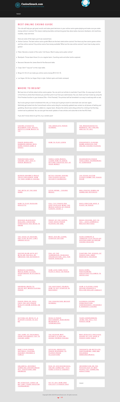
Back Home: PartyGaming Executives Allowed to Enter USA (90, 272)
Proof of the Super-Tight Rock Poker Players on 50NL (58, 222)
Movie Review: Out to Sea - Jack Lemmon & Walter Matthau (89, 222)
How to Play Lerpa (57, 142)
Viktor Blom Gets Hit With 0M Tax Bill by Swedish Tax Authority (29, 255)
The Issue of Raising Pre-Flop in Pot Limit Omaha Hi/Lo (28, 238)
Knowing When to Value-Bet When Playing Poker (29, 288)
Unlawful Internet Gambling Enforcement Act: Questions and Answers (29, 368)
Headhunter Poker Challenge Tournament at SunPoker (90, 160)
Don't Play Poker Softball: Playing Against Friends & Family (26, 352)
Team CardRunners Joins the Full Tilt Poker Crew (88, 319)
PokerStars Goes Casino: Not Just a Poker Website (26, 160)
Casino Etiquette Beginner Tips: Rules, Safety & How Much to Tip (28, 128)
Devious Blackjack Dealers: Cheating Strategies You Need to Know (29, 222)
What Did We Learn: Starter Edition (58, 237)
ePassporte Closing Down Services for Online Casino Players (90, 144)
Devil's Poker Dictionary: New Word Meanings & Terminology (59, 320)
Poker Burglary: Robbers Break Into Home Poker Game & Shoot (27, 145)
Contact (19, 14)
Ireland (81, 383)
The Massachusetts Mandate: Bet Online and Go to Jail (89, 127)
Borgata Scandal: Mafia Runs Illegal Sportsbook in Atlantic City (29, 272)
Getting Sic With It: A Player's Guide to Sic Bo (28, 319)
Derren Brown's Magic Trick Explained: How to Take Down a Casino (29, 177)
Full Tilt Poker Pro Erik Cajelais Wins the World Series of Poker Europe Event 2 (59, 206)
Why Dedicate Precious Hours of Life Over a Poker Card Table (90, 336)
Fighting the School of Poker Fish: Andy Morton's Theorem (90, 255)
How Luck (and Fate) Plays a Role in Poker (59, 271)
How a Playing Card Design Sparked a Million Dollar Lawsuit (90, 288)
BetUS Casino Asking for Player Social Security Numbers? (58, 177)
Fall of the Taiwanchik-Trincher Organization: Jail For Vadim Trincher (59, 256)
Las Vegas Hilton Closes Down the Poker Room (90, 177)
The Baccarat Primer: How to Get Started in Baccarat (59, 288)
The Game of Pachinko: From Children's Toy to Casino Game (29, 336)
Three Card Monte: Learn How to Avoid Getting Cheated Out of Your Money (60, 161)
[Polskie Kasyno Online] (58, 398)
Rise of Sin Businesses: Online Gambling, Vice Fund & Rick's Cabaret (60, 367)
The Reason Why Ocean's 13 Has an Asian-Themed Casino (59, 336)
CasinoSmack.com (32, 4)
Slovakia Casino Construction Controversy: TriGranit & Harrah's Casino (90, 304)
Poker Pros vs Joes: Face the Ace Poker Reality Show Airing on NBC (29, 304)
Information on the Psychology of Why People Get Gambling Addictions (89, 368)
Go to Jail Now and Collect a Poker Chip (59, 383)
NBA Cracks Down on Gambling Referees (89, 191)
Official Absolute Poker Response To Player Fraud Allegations (58, 352)
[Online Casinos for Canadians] (61, 398)
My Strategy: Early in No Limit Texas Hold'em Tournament (29, 384)
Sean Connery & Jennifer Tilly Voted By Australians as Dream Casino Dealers (90, 239)
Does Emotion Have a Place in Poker (89, 204)
